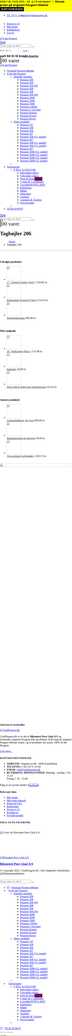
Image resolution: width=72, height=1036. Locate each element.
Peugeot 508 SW (29, 94)
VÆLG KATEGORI (24, 169)
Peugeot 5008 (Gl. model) (34, 157)
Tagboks (24, 196)
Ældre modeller (21, 121)
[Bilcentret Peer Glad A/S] (14, 857)
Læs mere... (6, 751)
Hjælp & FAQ (14, 803)
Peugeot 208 (26, 79)
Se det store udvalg (12, 9)
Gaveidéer (32, 184)
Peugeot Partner (28, 112)
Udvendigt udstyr (29, 175)
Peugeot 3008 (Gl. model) (34, 154)
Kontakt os (12, 812)
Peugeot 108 (26, 127)
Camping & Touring (31, 199)
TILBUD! (15, 208)
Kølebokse (25, 187)
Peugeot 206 (26, 130)
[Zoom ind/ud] (1, 1032)
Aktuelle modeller (22, 76)
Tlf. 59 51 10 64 (15, 15)
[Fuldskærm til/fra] (4, 1032)
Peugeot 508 (26, 91)
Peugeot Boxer (28, 118)
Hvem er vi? (13, 23)
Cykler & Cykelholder (32, 181)
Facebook (33, 785)
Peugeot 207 (26, 133)
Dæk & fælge (31, 178)
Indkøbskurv (13, 29)
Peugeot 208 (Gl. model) (33, 136)
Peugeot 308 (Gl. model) (33, 142)
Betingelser (13, 806)
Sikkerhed (25, 193)
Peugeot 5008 (27, 103)
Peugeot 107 (26, 124)
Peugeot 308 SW (29, 85)
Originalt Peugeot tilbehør (20, 70)
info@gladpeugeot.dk (35, 15)
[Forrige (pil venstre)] (1, 1035)
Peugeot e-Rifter (28, 106)
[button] (3, 42)
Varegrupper (13, 166)
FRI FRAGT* (45, 1)
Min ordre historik (16, 800)
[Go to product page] (39, 273)
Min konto (12, 26)
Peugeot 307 (26, 139)
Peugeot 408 (26, 88)
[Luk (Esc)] (11, 1032)
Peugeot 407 (26, 148)
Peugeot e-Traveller (30, 109)
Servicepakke (27, 202)
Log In (10, 32)
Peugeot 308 (26, 82)
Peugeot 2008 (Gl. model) (34, 151)
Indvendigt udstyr (29, 172)
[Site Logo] (8, 38)
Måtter (23, 190)
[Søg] (33, 46)
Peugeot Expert (28, 115)
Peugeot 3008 (27, 100)
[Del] (8, 1032)
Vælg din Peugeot (16, 73)
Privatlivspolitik (15, 815)
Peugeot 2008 (27, 97)
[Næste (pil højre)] (4, 1035)
